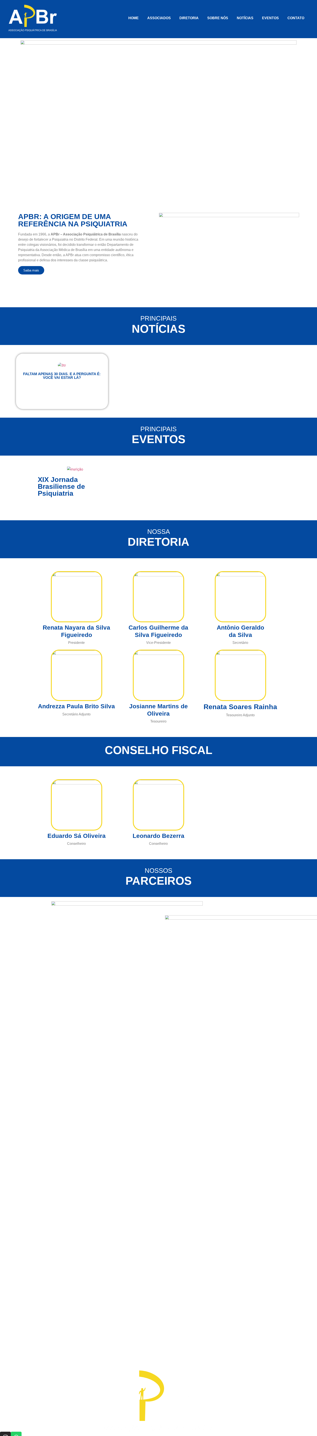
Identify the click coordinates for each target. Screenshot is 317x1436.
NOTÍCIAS (245, 18)
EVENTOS (270, 18)
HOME (133, 18)
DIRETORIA (189, 18)
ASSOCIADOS (159, 18)
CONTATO (295, 18)
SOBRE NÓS (217, 18)
